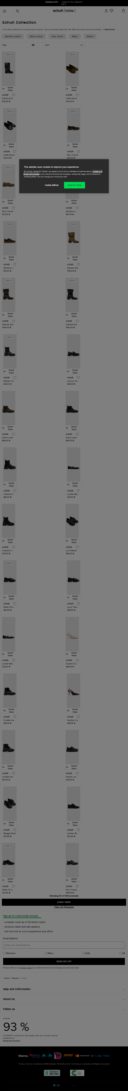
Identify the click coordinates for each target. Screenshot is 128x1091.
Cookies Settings (52, 185)
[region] (64, 176)
